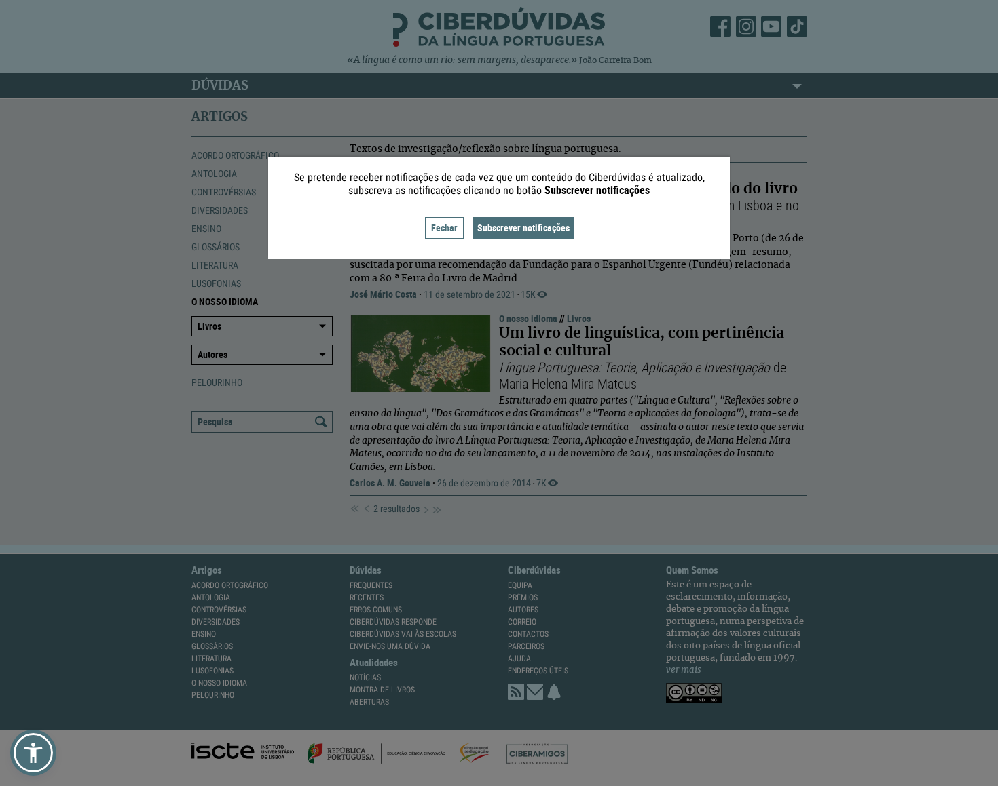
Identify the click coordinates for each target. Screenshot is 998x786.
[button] (33, 752)
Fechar (444, 227)
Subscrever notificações (523, 227)
